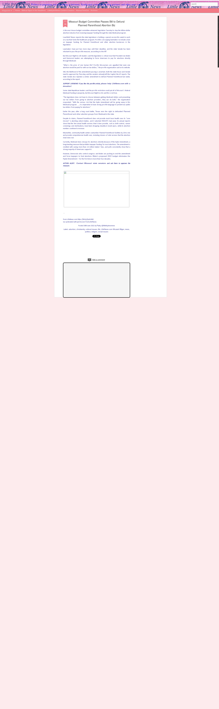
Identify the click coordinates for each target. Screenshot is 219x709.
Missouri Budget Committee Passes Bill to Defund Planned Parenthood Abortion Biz (96, 23)
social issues (103, 232)
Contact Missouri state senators (91, 163)
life (99, 229)
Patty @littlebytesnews (106, 226)
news (127, 229)
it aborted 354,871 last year (104, 121)
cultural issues (91, 229)
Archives (94, 10)
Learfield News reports (72, 37)
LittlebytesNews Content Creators (60, 10)
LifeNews (92, 222)
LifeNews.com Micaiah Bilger (112, 229)
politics (87, 232)
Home (17, 10)
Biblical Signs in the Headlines (34, 10)
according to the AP (98, 51)
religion (94, 232)
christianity (80, 229)
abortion (72, 229)
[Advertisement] (144, 60)
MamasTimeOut (82, 10)
